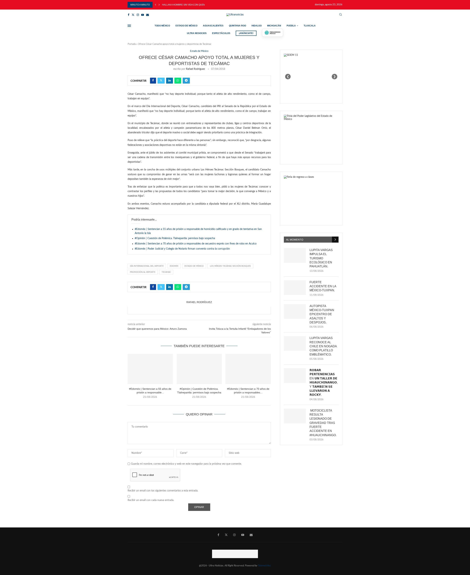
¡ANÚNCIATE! (246, 33)
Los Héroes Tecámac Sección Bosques (230, 266)
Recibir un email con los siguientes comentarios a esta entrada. (163, 490)
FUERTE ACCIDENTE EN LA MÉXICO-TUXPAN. (323, 286)
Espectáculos (221, 33)
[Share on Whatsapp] (177, 81)
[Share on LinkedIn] (169, 81)
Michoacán (274, 25)
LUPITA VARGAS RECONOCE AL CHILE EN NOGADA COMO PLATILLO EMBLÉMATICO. (323, 346)
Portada (132, 44)
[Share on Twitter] (161, 81)
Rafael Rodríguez (195, 69)
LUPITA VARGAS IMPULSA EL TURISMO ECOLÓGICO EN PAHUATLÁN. (321, 258)
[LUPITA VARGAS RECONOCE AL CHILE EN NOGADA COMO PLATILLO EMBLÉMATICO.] (295, 343)
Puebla (291, 25)
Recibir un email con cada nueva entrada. (151, 500)
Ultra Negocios (197, 33)
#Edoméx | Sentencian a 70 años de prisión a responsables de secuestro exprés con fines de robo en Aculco (195, 243)
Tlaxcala (310, 25)
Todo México (162, 25)
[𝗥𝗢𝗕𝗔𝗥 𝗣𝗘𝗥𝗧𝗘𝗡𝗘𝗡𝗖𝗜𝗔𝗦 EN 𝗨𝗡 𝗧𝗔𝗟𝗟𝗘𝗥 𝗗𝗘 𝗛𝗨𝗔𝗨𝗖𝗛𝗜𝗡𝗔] (295, 375)
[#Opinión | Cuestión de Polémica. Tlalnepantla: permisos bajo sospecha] (199, 369)
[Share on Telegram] (186, 81)
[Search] (340, 14)
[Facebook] (129, 14)
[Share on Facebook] (153, 81)
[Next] (159, 5)
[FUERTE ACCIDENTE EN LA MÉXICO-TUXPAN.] (295, 287)
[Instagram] (137, 14)
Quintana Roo (237, 25)
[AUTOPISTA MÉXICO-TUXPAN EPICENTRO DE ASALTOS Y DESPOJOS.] (295, 311)
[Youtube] (142, 14)
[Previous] (155, 5)
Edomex (174, 266)
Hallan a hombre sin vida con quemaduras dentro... (194, 4)
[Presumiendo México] (272, 33)
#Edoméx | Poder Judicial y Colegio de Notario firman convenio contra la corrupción (182, 249)
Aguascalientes (213, 25)
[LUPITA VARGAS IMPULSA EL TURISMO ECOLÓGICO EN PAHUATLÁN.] (295, 255)
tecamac (166, 272)
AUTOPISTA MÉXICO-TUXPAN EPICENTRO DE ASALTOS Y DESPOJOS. (322, 314)
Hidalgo (257, 25)
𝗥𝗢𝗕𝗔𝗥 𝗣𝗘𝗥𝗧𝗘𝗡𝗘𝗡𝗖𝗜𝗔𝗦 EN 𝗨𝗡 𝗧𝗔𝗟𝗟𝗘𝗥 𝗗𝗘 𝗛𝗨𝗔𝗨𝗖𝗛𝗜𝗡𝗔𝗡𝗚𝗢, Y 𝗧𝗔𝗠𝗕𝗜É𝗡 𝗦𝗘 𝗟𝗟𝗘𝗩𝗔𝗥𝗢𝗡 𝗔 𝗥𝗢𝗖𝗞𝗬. (324, 382)
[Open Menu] (129, 25)
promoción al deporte (142, 272)
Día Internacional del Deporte (147, 266)
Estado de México (186, 25)
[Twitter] (133, 14)
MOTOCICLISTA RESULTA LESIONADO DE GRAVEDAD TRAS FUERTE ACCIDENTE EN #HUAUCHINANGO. (323, 423)
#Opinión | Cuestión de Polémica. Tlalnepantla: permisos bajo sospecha (175, 238)
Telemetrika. (264, 565)
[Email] (147, 14)
